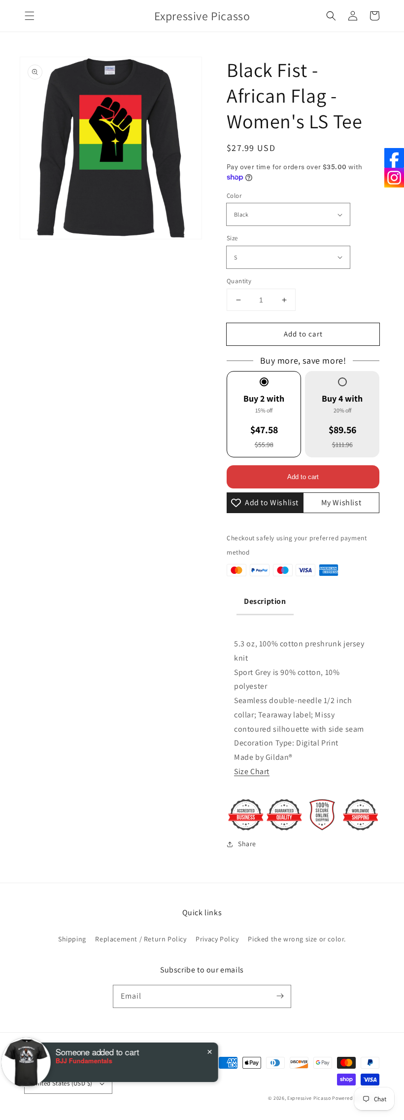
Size (232, 238)
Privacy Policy (217, 938)
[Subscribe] (280, 996)
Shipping (72, 938)
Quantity (239, 281)
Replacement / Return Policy (140, 938)
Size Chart (251, 771)
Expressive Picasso (309, 1098)
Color (234, 195)
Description (265, 601)
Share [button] (247, 843)
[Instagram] (394, 177)
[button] (29, 16)
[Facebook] (394, 158)
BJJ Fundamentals (90, 1061)
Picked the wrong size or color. (297, 938)
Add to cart (303, 333)
